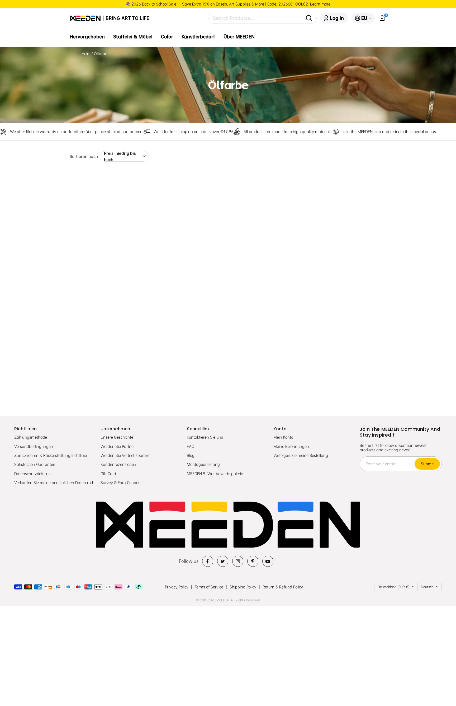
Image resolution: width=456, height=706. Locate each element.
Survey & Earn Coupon (121, 482)
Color (167, 36)
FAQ (190, 446)
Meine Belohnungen (291, 446)
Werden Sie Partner (118, 446)
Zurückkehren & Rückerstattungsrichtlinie (50, 455)
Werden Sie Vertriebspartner (126, 455)
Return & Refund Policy (283, 587)
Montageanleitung (203, 464)
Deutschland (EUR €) (393, 587)
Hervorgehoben (87, 36)
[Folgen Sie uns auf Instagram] (237, 561)
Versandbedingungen (33, 446)
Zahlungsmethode (30, 437)
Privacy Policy (176, 587)
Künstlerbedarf (198, 36)
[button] (81, 262)
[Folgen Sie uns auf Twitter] (222, 561)
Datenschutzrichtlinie (32, 473)
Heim (86, 53)
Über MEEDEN (239, 36)
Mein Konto (283, 437)
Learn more (320, 4)
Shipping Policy (243, 587)
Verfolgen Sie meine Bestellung (300, 455)
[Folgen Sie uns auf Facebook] (207, 561)
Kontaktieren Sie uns (205, 437)
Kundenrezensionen (118, 464)
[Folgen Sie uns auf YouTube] (268, 561)
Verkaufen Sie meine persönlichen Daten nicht (55, 482)
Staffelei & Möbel (133, 36)
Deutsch (427, 587)
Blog (190, 455)
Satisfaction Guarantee (34, 464)
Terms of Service (209, 587)
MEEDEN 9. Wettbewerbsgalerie (215, 473)
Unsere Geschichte (117, 437)
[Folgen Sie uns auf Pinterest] (253, 561)
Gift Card (108, 473)
